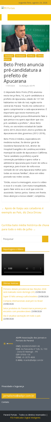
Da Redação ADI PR (27, 86)
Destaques (20, 56)
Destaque (9, 56)
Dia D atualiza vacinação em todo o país (22, 315)
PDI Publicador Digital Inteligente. (25, 417)
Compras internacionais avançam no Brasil (22, 301)
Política (31, 56)
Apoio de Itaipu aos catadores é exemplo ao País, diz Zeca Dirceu (22, 210)
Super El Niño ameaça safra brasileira (20, 296)
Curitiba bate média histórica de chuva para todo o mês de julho (25, 227)
